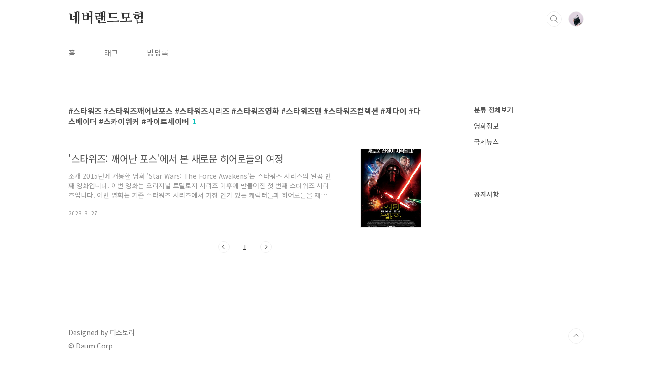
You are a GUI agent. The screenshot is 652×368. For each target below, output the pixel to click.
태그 (111, 52)
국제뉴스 (486, 141)
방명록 (157, 52)
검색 (554, 19)
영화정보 (486, 126)
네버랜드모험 (106, 18)
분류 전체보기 (493, 109)
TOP (576, 336)
